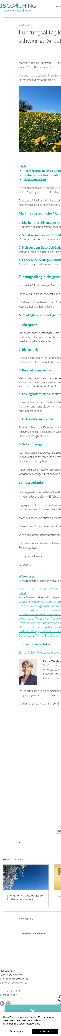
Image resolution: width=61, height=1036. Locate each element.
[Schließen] (56, 1016)
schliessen (45, 1031)
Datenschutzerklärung (29, 1023)
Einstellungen (16, 1031)
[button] (32, 1011)
